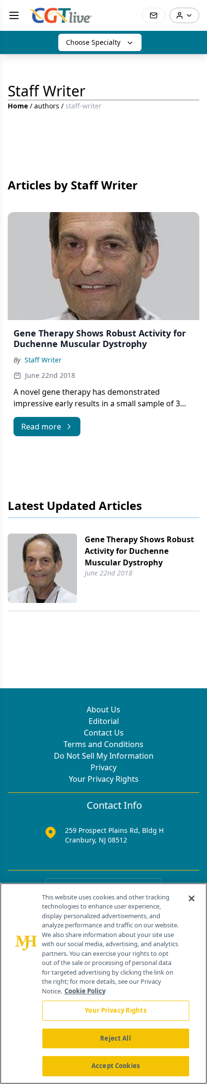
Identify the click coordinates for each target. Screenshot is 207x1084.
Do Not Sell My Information (104, 755)
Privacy (103, 767)
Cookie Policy (85, 991)
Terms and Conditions (103, 744)
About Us (103, 709)
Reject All (115, 1038)
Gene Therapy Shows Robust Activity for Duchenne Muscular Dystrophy (139, 551)
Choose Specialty (93, 42)
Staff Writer (43, 359)
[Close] (191, 898)
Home (18, 105)
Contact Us (104, 732)
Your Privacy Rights (104, 779)
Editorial (104, 721)
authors (46, 105)
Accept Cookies (115, 1065)
